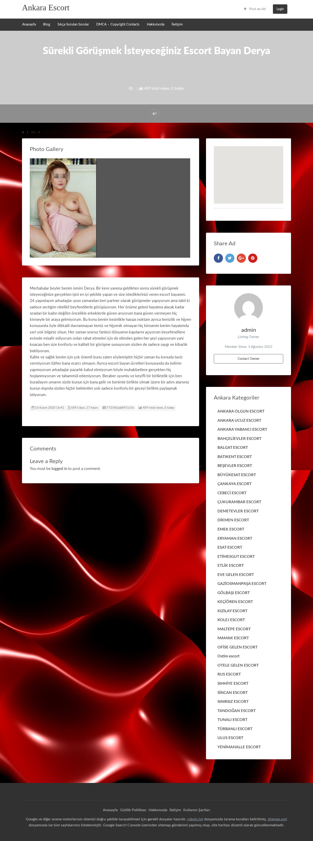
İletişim (177, 24)
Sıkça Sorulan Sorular (73, 24)
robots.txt (195, 819)
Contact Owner (248, 358)
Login (280, 9)
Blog (46, 24)
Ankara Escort (45, 7)
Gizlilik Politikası (133, 810)
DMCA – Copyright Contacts (118, 24)
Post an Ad (257, 9)
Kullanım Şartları (196, 810)
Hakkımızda (155, 24)
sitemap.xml (277, 819)
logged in (59, 469)
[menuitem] (254, 9)
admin (248, 330)
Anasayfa (29, 24)
